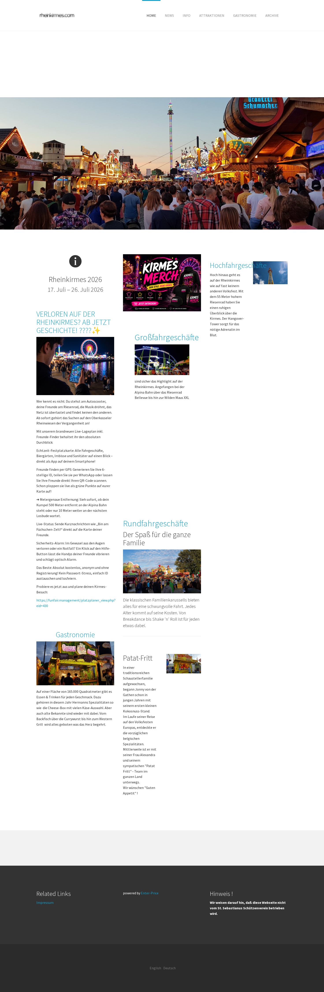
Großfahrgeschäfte (167, 337)
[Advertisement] (162, 64)
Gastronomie (75, 634)
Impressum (45, 902)
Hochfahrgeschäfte (238, 265)
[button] (186, 15)
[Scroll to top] (310, 978)
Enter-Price (149, 893)
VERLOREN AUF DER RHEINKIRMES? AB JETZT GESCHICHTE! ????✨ (73, 322)
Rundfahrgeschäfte (155, 523)
